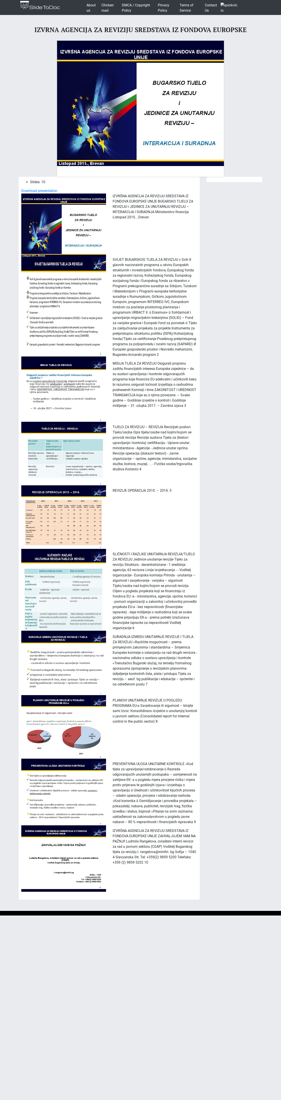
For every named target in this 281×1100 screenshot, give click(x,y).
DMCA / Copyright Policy (136, 8)
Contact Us (211, 8)
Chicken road (107, 8)
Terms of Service (186, 8)
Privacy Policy (163, 8)
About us (91, 8)
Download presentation (39, 191)
